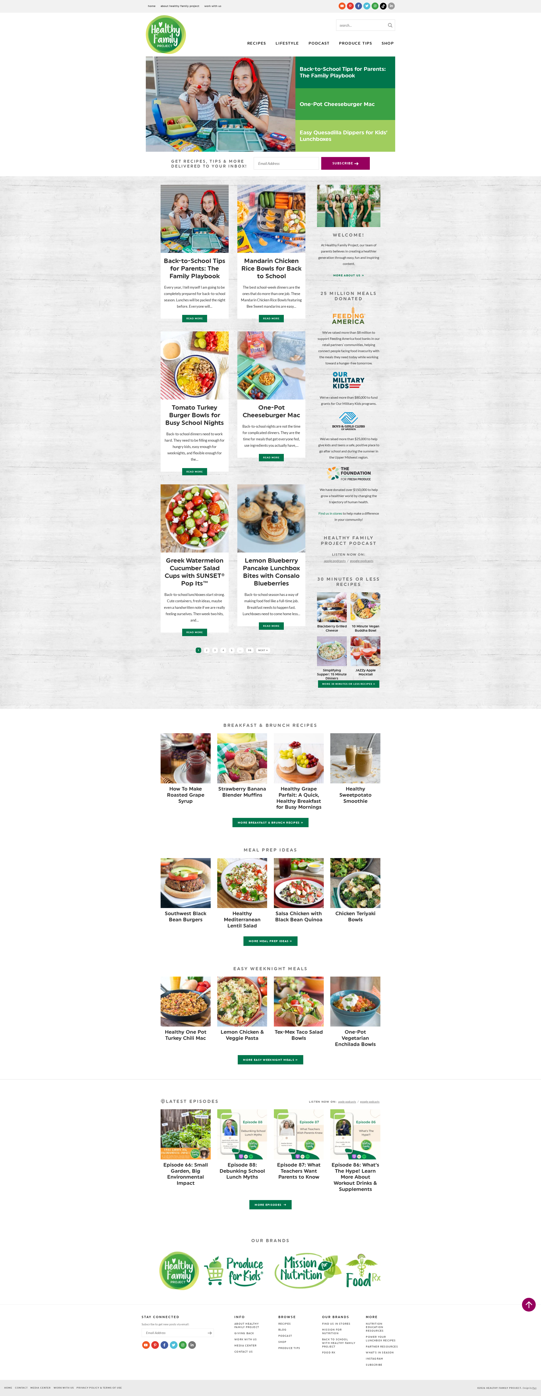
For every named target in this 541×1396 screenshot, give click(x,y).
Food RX (328, 1352)
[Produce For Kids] (235, 1270)
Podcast (319, 43)
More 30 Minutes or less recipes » (348, 684)
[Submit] (390, 25)
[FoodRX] (373, 1270)
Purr (534, 1387)
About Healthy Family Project (180, 6)
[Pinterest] (350, 5)
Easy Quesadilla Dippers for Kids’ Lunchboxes (344, 135)
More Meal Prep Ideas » (270, 941)
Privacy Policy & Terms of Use (99, 1387)
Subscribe (343, 163)
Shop (388, 43)
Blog (282, 1329)
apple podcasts (335, 561)
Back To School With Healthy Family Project (338, 1343)
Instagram (374, 1358)
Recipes (256, 43)
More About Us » (348, 275)
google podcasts (361, 561)
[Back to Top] (529, 1305)
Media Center (245, 1345)
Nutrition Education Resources (375, 1327)
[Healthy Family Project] (166, 34)
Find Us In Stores (336, 1323)
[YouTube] (342, 5)
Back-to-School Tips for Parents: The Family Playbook (343, 72)
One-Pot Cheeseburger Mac (337, 104)
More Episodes (269, 1204)
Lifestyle (287, 43)
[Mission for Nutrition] (311, 1270)
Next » (263, 650)
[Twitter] (367, 5)
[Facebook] (359, 5)
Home (152, 6)
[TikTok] (383, 5)
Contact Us (243, 1351)
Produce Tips (355, 43)
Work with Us (212, 6)
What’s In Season (380, 1352)
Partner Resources (382, 1346)
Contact (21, 1387)
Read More (192, 319)
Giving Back (244, 1333)
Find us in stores (330, 513)
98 (249, 650)
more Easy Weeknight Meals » (270, 1059)
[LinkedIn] (391, 5)
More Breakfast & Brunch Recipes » (270, 822)
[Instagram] (375, 5)
